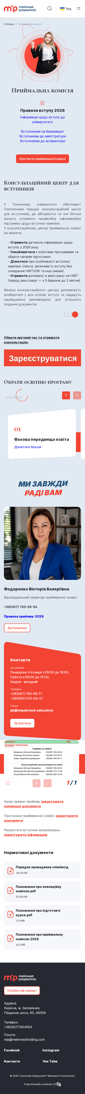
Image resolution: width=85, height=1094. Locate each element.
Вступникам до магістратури (42, 136)
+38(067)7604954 (18, 1027)
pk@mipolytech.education (31, 710)
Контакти (12, 1061)
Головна (9, 24)
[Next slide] (66, 395)
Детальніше (17, 628)
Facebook (12, 1050)
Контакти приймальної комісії (42, 159)
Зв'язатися (22, 723)
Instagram (50, 1050)
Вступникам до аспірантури (42, 141)
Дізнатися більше (27, 447)
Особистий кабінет (22, 991)
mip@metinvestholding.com (24, 1039)
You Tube (49, 1061)
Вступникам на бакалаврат (42, 131)
